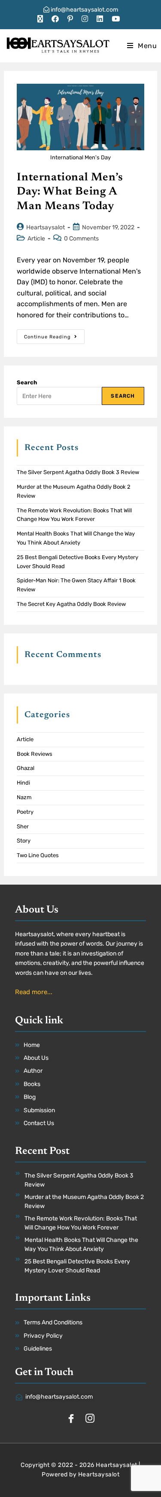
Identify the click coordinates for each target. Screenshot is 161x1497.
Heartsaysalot (45, 227)
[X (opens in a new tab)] (42, 19)
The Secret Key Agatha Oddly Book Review (71, 604)
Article (36, 238)
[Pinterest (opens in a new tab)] (70, 19)
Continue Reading (54, 334)
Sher (23, 826)
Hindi (23, 782)
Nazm (24, 797)
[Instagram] (90, 1419)
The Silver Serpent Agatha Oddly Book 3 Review (78, 472)
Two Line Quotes (38, 855)
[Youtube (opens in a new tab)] (115, 19)
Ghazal (25, 768)
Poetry (25, 812)
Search (27, 382)
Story (23, 840)
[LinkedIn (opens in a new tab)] (99, 19)
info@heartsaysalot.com (83, 9)
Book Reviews (34, 754)
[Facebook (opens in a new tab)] (55, 19)
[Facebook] (71, 1419)
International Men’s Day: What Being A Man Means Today (70, 192)
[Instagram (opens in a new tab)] (84, 19)
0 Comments (81, 238)
